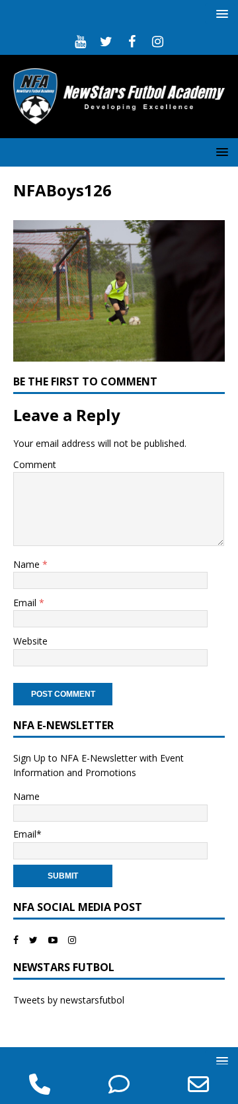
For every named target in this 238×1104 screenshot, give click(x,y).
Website (30, 641)
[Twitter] (106, 41)
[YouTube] (80, 41)
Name (27, 564)
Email (26, 602)
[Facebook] (131, 41)
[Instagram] (157, 41)
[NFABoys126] (119, 353)
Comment (34, 464)
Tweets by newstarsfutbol (68, 1000)
